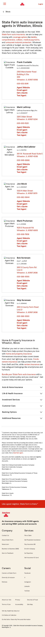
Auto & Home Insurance (12, 387)
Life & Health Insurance (12, 393)
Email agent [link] (22, 90)
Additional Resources (11, 418)
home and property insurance (19, 354)
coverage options (20, 37)
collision (19, 40)
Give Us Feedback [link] (7, 553)
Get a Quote (22, 93)
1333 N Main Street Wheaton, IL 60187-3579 (27, 192)
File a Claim (28, 535)
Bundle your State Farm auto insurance (19, 374)
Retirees (4, 582)
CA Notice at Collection (9, 615)
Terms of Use (6, 604)
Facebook (27, 573)
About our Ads (6, 599)
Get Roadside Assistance (32, 540)
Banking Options (9, 412)
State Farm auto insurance (13, 34)
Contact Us (5, 535)
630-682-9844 (23, 197)
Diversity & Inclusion (8, 577)
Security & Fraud (32, 599)
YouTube (27, 591)
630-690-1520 (23, 123)
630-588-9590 (23, 277)
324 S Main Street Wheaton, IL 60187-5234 (27, 118)
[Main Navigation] (4, 4)
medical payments (31, 40)
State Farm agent (18, 453)
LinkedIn (27, 586)
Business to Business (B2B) (10, 548)
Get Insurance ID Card (31, 557)
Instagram (27, 582)
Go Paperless (28, 553)
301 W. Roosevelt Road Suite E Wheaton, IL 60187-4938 (30, 155)
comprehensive (8, 40)
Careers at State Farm (9, 573)
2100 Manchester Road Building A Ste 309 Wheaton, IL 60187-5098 (28, 76)
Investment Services (11, 400)
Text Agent (21, 95)
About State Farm (7, 540)
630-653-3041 (22, 84)
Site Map (30, 604)
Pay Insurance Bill (29, 544)
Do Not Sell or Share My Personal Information (16, 619)
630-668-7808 (23, 234)
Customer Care (8, 406)
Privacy (17, 599)
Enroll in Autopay (29, 548)
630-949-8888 (23, 160)
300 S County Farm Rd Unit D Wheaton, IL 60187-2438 (27, 270)
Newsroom (5, 544)
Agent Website (23, 88)
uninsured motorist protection (18, 42)
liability (34, 37)
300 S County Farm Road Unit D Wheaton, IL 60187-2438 (28, 309)
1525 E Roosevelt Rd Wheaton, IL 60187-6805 (27, 229)
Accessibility (19, 604)
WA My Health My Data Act (10, 611)
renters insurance (31, 364)
